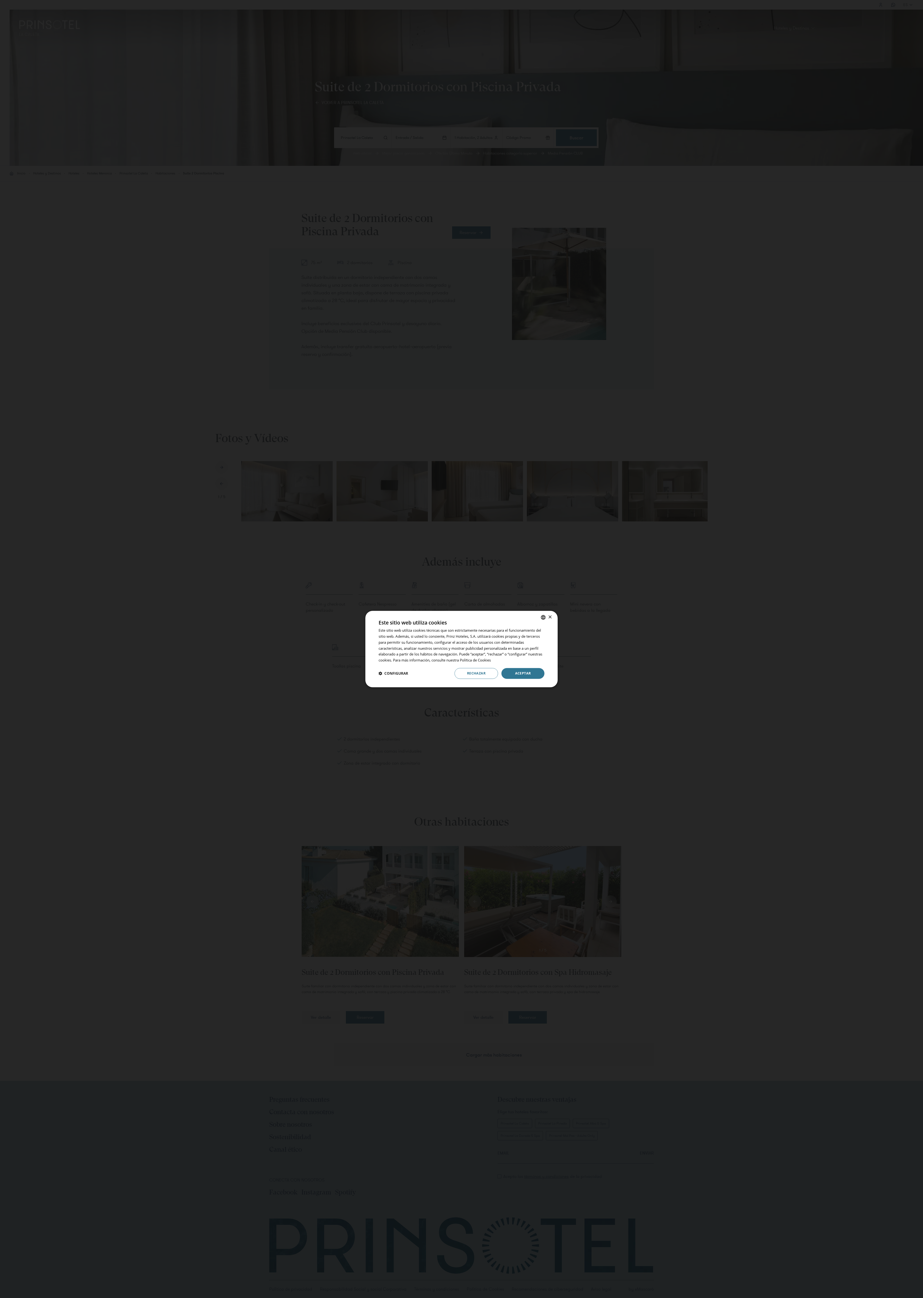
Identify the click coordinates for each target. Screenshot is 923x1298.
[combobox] (543, 617)
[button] (393, 673)
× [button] (550, 617)
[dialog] (461, 649)
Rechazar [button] (476, 673)
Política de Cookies (475, 660)
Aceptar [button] (523, 673)
